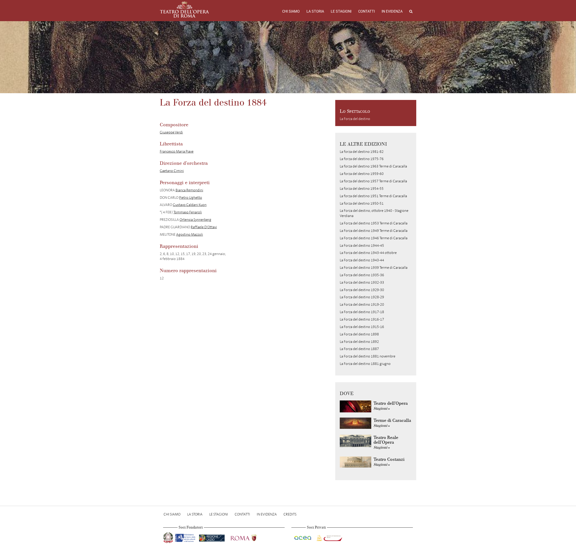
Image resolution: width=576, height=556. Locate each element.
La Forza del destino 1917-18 (362, 312)
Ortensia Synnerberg (195, 219)
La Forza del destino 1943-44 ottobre (368, 252)
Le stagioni (341, 11)
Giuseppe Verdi (171, 132)
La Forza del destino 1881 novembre (367, 356)
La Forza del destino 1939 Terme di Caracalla (373, 267)
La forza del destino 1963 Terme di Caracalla (373, 166)
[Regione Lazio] (212, 537)
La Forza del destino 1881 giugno (365, 363)
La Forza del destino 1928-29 (362, 297)
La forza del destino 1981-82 (362, 151)
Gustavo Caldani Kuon (190, 204)
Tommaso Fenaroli (187, 212)
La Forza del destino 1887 (359, 348)
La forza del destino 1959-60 (362, 173)
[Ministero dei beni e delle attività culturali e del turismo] (186, 537)
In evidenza (392, 11)
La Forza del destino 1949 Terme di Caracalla (373, 230)
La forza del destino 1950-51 (362, 203)
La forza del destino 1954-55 (362, 188)
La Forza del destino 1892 (359, 341)
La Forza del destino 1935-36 (362, 275)
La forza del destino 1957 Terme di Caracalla (373, 181)
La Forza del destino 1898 (359, 334)
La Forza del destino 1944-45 (362, 245)
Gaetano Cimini (172, 170)
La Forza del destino (355, 118)
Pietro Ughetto (190, 197)
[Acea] (303, 537)
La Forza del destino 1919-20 (362, 304)
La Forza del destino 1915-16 (362, 326)
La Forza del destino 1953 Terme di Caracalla (373, 223)
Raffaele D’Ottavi (204, 227)
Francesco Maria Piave (177, 151)
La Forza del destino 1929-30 (362, 289)
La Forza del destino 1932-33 (362, 282)
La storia (315, 11)
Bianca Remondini (189, 190)
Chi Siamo (291, 11)
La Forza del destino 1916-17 (362, 319)
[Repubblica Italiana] (168, 537)
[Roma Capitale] (249, 537)
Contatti (366, 11)
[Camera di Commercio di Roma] (329, 537)
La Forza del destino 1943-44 (362, 260)
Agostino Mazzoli (189, 234)
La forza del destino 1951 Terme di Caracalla (373, 196)
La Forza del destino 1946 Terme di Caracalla (373, 238)
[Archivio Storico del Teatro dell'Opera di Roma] (184, 9)
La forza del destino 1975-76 (362, 158)
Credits (290, 514)
